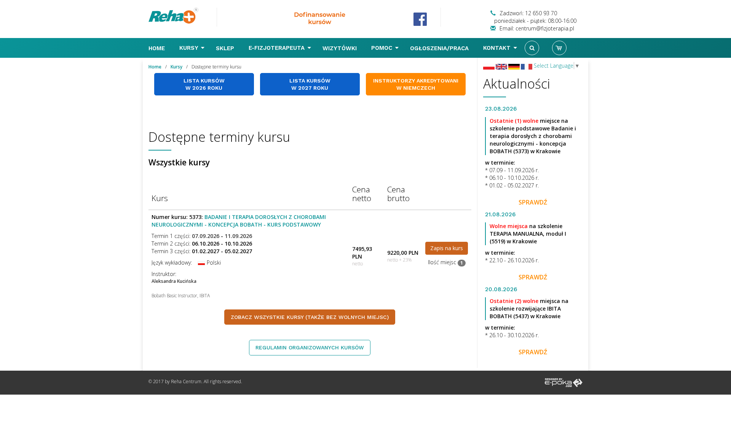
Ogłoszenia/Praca (440, 48)
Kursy (189, 47)
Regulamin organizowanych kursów (309, 347)
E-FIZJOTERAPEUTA (277, 47)
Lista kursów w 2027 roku (309, 84)
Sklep (226, 48)
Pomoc (382, 47)
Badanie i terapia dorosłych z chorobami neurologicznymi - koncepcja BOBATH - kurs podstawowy (239, 220)
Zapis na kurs (446, 248)
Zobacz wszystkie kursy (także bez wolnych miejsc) (310, 317)
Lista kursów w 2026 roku (204, 84)
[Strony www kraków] (564, 382)
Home (157, 48)
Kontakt (497, 47)
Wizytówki (340, 48)
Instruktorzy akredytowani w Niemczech (415, 84)
